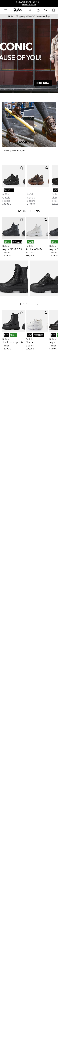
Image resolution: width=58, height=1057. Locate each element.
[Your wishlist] (46, 10)
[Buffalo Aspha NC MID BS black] (13, 228)
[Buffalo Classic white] (37, 321)
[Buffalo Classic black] (13, 176)
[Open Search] (30, 10)
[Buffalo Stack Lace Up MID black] (13, 321)
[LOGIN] (38, 10)
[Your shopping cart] (53, 10)
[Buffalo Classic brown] (38, 176)
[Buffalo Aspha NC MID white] (37, 228)
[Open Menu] (5, 10)
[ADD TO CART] (21, 168)
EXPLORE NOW (29, 4)
